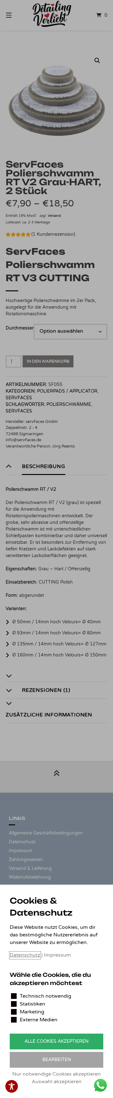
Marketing (32, 1012)
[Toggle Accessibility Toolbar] (12, 1086)
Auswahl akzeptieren (57, 1081)
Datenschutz (25, 955)
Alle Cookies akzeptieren (56, 1041)
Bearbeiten (56, 1059)
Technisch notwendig (45, 996)
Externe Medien (38, 1020)
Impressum (57, 955)
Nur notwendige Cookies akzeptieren (56, 1074)
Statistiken (32, 1004)
